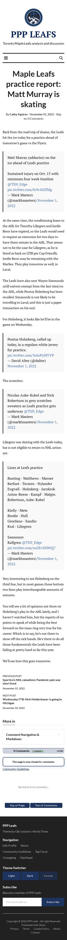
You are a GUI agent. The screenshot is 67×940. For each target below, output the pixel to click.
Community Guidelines (17, 851)
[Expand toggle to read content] (59, 735)
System (48, 875)
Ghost (42, 924)
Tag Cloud (41, 851)
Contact (35, 932)
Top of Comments (46, 805)
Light (11, 875)
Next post (9, 695)
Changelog (9, 857)
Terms (26, 928)
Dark (30, 875)
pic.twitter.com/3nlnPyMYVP (31, 355)
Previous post (12, 676)
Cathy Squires (17, 114)
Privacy (14, 928)
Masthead (26, 857)
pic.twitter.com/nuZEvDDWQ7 (32, 547)
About (24, 845)
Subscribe (53, 901)
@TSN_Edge (17, 184)
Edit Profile (9, 845)
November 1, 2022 (22, 366)
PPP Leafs (33, 34)
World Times (40, 831)
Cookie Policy (41, 928)
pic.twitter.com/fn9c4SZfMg (30, 189)
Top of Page (17, 805)
